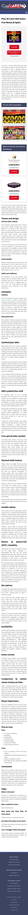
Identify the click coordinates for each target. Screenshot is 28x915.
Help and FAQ (14, 910)
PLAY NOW (14, 47)
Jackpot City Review (14, 193)
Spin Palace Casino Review (14, 886)
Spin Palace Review (14, 167)
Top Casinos (14, 872)
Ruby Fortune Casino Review (14, 891)
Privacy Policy (14, 902)
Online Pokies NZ (14, 883)
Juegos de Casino (14, 859)
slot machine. (15, 270)
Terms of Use (14, 907)
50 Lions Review (14, 56)
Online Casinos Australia (14, 864)
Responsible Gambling (14, 904)
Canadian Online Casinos (14, 862)
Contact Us (14, 899)
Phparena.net (15, 897)
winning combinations (7, 300)
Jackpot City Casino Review (14, 888)
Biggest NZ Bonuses (14, 875)
